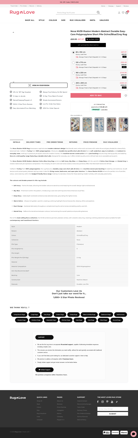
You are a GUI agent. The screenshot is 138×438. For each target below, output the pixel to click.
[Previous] (13, 32)
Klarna (103, 6)
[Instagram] (102, 402)
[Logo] (22, 12)
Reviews (126, 6)
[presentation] (126, 126)
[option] (13, 38)
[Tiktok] (117, 402)
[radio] (75, 124)
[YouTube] (112, 402)
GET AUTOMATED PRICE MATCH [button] (88, 45)
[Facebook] (98, 402)
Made (24, 432)
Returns (32, 6)
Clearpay (111, 6)
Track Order (14, 6)
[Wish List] (125, 95)
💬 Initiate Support (44, 369)
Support (118, 6)
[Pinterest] (107, 402)
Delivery (39, 6)
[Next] (13, 82)
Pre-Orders (23, 6)
